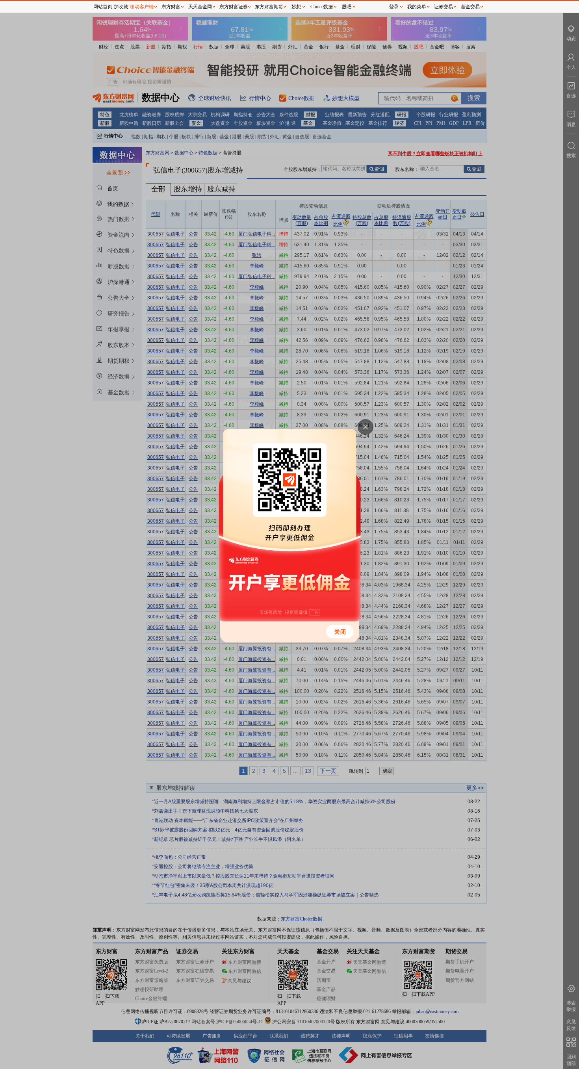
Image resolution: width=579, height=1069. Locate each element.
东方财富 (170, 6)
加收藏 (121, 6)
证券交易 (443, 6)
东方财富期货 (269, 6)
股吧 (346, 6)
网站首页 (102, 6)
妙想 (296, 6)
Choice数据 (321, 6)
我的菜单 (416, 6)
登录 (394, 6)
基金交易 (470, 6)
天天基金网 (200, 6)
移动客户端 (142, 6)
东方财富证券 (233, 6)
